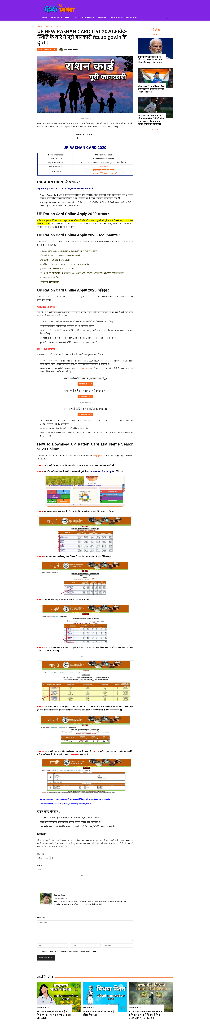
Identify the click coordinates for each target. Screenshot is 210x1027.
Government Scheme (52, 26)
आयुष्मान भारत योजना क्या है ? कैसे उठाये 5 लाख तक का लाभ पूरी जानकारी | (54, 1015)
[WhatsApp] (71, 884)
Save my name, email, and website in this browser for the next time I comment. (69, 951)
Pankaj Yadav (72, 50)
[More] (76, 884)
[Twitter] (59, 884)
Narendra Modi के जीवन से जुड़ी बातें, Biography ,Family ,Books (65, 803)
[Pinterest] (65, 884)
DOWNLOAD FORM (85, 384)
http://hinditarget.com (60, 898)
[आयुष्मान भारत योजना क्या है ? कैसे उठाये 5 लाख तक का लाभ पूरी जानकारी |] (59, 997)
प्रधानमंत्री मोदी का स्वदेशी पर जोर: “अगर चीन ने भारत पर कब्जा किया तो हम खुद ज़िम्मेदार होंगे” (150, 60)
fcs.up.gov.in (103, 166)
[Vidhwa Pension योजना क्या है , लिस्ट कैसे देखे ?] (105, 997)
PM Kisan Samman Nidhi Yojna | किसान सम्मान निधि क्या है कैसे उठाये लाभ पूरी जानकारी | (75, 799)
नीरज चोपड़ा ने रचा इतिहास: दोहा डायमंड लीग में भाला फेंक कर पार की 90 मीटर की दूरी (151, 89)
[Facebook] (54, 884)
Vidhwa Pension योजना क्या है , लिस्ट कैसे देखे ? (99, 1013)
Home (39, 26)
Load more (154, 129)
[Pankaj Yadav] (61, 50)
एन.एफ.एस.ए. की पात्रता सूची (101, 471)
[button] (167, 18)
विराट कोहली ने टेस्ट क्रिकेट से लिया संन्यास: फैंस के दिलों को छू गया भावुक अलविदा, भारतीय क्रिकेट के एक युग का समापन (151, 120)
